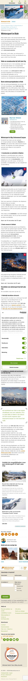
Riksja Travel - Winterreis (15, 118)
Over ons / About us (6, 629)
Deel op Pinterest (25, 98)
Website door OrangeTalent (9, 679)
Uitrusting (18, 609)
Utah (2, 562)
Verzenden (5, 597)
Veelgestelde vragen (7, 673)
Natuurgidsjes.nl (5, 615)
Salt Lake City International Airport (12, 308)
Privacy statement (6, 674)
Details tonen (19, 358)
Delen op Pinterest (21, 6)
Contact (3, 624)
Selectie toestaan (14, 367)
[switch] (24, 343)
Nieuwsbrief (4, 631)
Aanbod (13, 21)
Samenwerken (5, 626)
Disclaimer (4, 676)
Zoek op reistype (20, 611)
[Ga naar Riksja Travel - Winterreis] (5, 121)
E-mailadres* (4, 582)
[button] (2, 11)
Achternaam (18, 575)
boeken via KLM (16, 305)
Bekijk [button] (12, 131)
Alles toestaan (14, 363)
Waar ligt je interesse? (18, 583)
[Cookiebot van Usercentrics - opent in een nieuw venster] (20, 313)
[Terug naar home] (3, 2)
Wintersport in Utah (5, 21)
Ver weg (19, 590)
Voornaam (4, 575)
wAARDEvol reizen (6, 612)
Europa (19, 588)
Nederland (20, 586)
